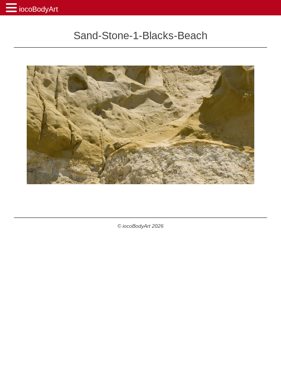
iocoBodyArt (38, 9)
